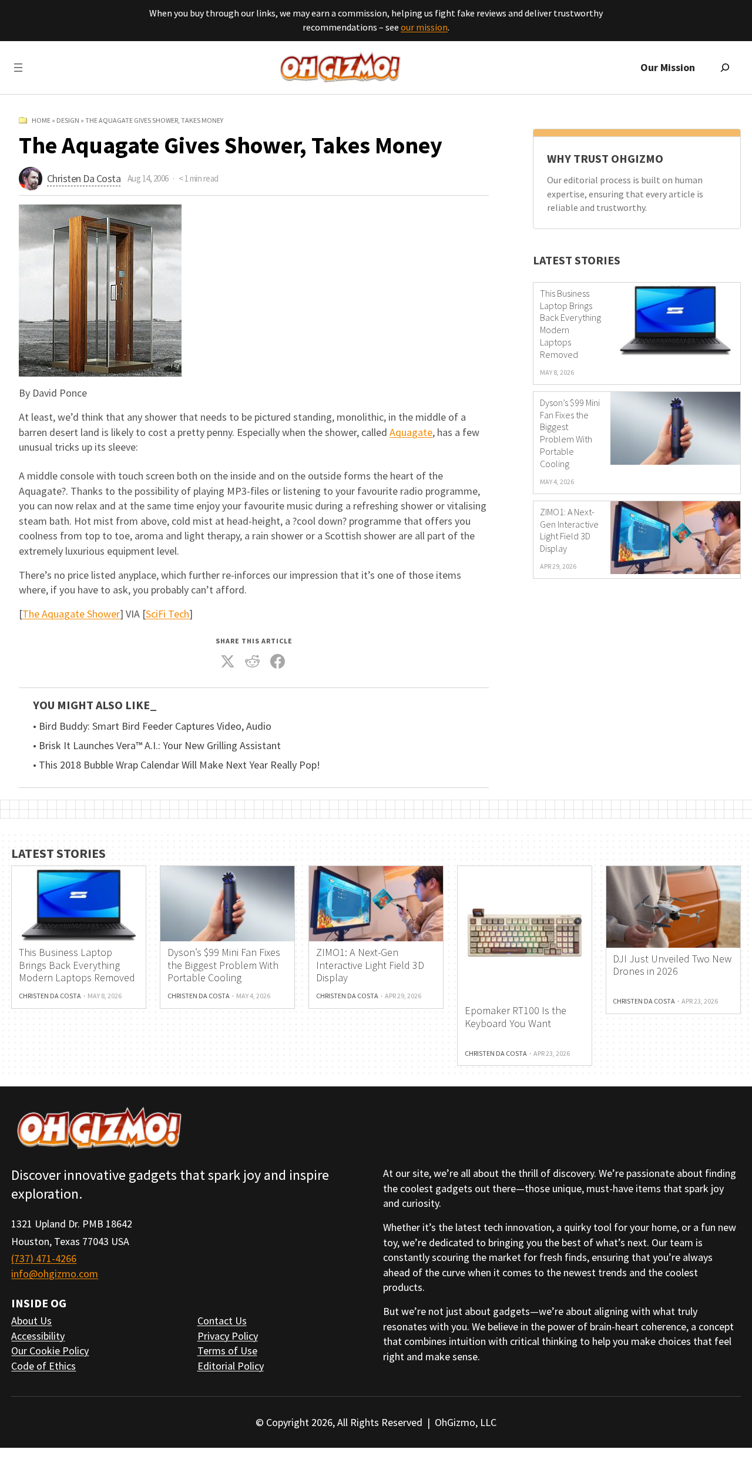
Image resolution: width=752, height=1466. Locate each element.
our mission (424, 27)
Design (67, 120)
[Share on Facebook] (277, 661)
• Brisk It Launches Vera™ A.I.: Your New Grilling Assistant (157, 745)
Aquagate (411, 432)
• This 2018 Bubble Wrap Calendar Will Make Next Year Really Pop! (176, 765)
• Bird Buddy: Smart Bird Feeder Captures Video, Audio (152, 726)
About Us (31, 1320)
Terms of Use (227, 1350)
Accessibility (38, 1336)
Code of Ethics (43, 1366)
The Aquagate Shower (71, 613)
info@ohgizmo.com (54, 1273)
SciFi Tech (167, 613)
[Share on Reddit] (252, 661)
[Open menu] (18, 68)
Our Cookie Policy (50, 1350)
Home (41, 120)
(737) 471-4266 (43, 1258)
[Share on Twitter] (227, 661)
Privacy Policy (227, 1336)
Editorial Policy (230, 1366)
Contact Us (222, 1320)
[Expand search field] (725, 68)
